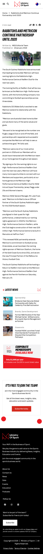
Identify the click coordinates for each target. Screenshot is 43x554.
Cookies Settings (34, 548)
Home (4, 13)
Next (39, 421)
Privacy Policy (30, 529)
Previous (3, 418)
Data (4, 480)
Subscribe (10, 523)
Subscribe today (21, 409)
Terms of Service (20, 548)
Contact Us (6, 473)
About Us (6, 469)
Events (5, 484)
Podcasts (6, 492)
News (4, 476)
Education (6, 488)
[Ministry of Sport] (21, 4)
